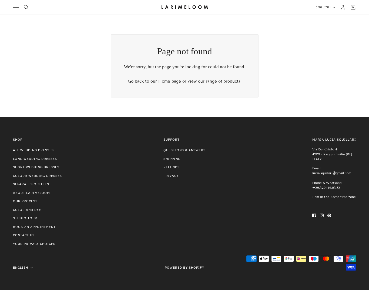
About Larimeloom (31, 193)
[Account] (343, 7)
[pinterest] (329, 215)
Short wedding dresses (36, 167)
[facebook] (314, 215)
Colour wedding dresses (37, 176)
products (231, 81)
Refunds (171, 167)
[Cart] (353, 7)
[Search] (26, 7)
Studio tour (25, 218)
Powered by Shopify (184, 267)
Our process (25, 201)
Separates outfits (31, 184)
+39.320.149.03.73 (326, 188)
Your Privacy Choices (34, 244)
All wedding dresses (33, 150)
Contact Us (24, 235)
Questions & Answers (184, 150)
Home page (169, 81)
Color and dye (27, 210)
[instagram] (322, 215)
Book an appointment (34, 227)
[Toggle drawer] (16, 7)
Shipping (171, 159)
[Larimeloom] (184, 7)
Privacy (171, 176)
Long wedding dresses (35, 159)
